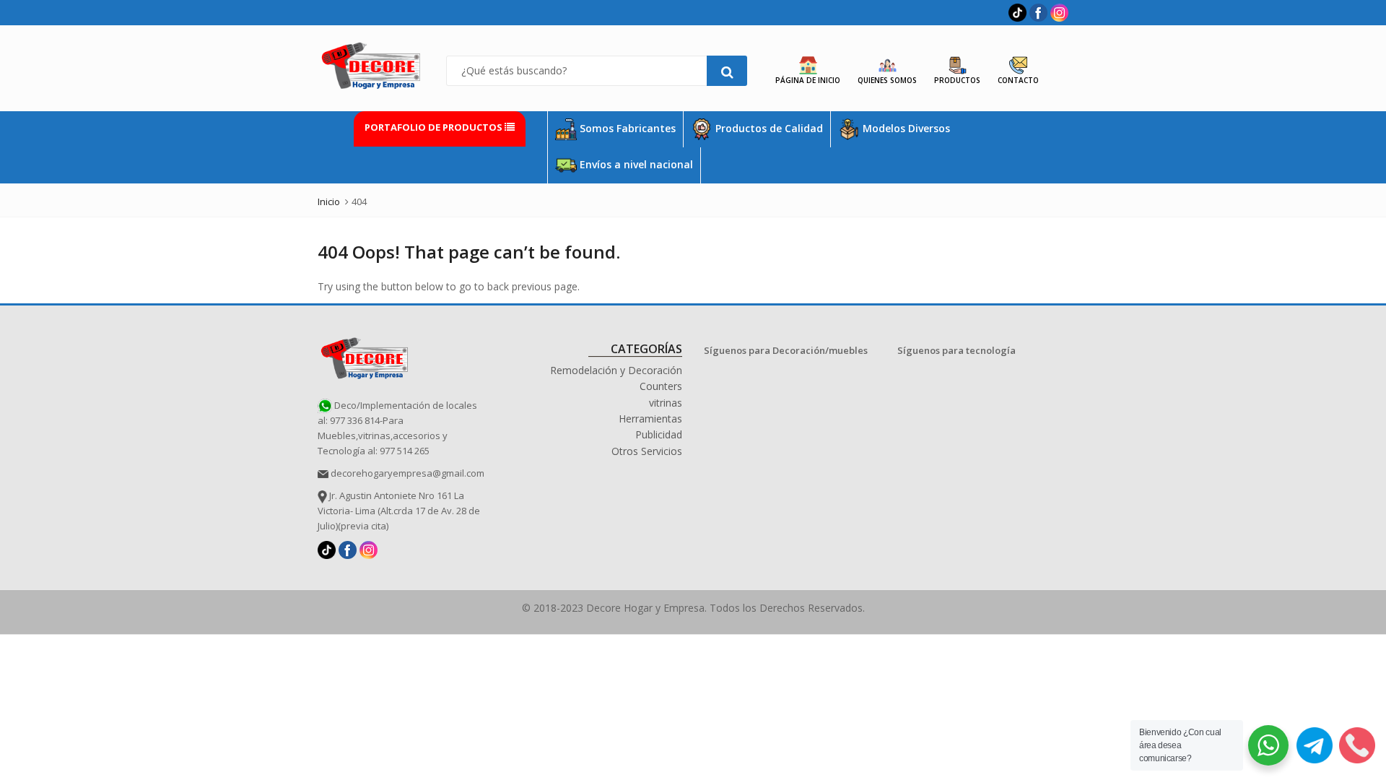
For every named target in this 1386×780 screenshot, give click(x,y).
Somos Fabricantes (626, 128)
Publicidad (658, 434)
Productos (957, 80)
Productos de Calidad (767, 128)
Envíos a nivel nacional (635, 164)
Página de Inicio (807, 80)
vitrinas (665, 403)
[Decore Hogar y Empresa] (364, 356)
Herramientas (650, 418)
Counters (661, 386)
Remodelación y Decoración (616, 370)
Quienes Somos (887, 80)
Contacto (1018, 80)
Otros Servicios (646, 451)
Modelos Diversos (905, 128)
